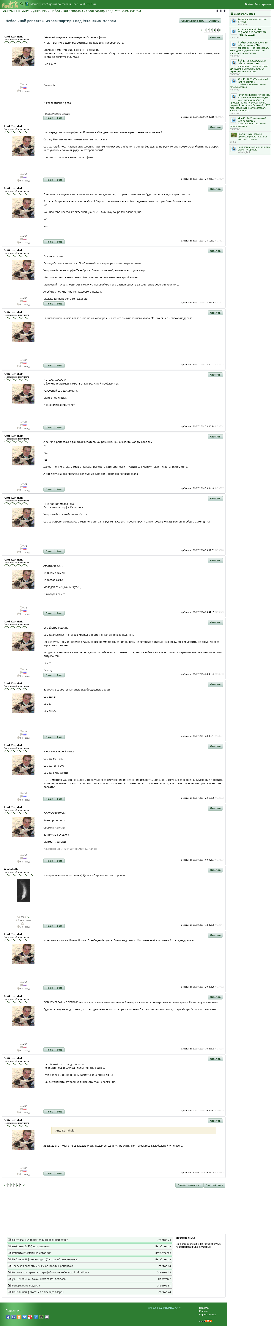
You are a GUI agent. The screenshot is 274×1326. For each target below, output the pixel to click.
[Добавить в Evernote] (41, 1317)
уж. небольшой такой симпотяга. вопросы (39, 1279)
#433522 (219, 302)
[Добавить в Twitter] (24, 1317)
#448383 (219, 1172)
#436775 (219, 1110)
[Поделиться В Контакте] (13, 1317)
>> (220, 30)
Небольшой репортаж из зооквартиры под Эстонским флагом (96, 11)
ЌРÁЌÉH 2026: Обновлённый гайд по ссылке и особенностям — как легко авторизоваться (249, 83)
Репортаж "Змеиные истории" (31, 1253)
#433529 (219, 612)
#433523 (219, 364)
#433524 (219, 426)
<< (202, 30)
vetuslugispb (244, 152)
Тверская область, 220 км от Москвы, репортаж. (42, 1266)
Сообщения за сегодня (57, 4)
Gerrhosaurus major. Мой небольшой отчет (40, 1240)
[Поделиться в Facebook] (8, 1317)
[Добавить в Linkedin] (36, 1317)
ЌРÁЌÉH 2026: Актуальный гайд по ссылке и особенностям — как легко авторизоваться (248, 122)
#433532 (219, 798)
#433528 (219, 550)
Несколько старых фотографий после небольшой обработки (50, 1272)
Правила (204, 1308)
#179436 (219, 117)
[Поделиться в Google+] (30, 1317)
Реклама (203, 1311)
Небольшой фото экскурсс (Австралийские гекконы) (45, 1259)
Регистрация (263, 4)
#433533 (219, 860)
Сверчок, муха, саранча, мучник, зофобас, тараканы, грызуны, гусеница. (252, 137)
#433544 (219, 925)
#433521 (219, 240)
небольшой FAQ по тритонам (31, 1246)
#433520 (219, 179)
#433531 (219, 736)
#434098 (219, 1048)
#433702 (219, 987)
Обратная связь (207, 1314)
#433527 (219, 488)
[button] (193, 20)
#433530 (219, 674)
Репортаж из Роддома (26, 1285)
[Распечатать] (47, 1317)
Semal (233, 142)
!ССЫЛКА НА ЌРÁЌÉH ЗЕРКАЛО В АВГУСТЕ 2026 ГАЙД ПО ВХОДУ (252, 32)
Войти (249, 4)
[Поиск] (21, 3)
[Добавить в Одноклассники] (19, 1317)
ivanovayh (243, 24)
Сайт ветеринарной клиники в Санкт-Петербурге (254, 148)
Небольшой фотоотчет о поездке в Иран (38, 1292)
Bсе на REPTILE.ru (84, 4)
